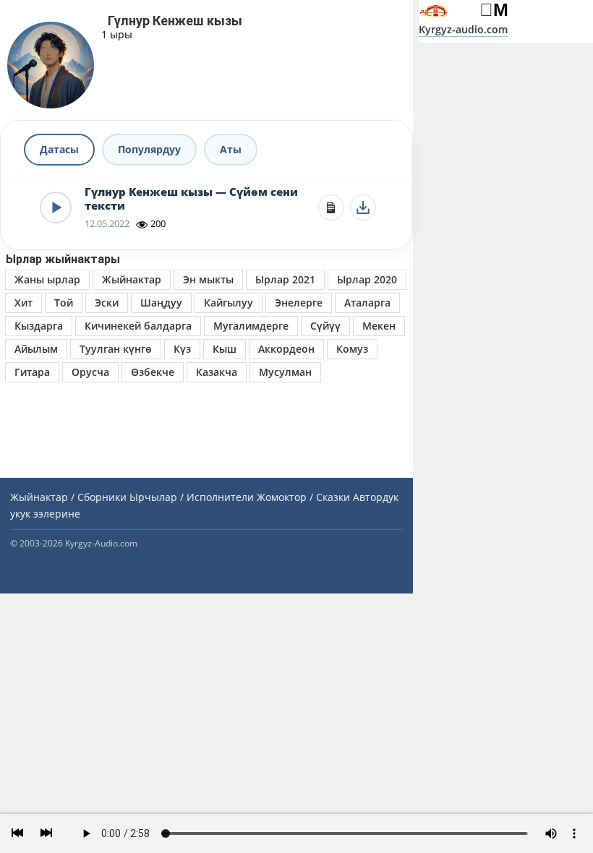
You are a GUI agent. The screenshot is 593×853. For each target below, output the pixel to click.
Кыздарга (38, 326)
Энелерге (299, 302)
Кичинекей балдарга (138, 326)
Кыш (224, 349)
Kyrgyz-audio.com (463, 29)
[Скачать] (363, 207)
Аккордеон (286, 349)
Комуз (352, 349)
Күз (182, 349)
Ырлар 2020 (367, 279)
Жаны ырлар (47, 279)
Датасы (59, 149)
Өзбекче (152, 372)
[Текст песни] (331, 207)
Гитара (32, 372)
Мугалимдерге (251, 326)
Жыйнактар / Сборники (68, 497)
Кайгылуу (228, 302)
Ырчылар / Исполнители (191, 497)
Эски (107, 302)
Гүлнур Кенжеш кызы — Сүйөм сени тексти (191, 199)
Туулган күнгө (116, 349)
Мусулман (285, 372)
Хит (23, 302)
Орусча (90, 372)
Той (63, 302)
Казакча (216, 372)
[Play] (56, 207)
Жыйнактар (131, 279)
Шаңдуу (161, 302)
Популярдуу (149, 149)
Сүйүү (325, 326)
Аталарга (367, 302)
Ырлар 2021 (285, 279)
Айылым (36, 349)
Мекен (379, 326)
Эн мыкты (208, 279)
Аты (231, 149)
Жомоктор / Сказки (303, 497)
